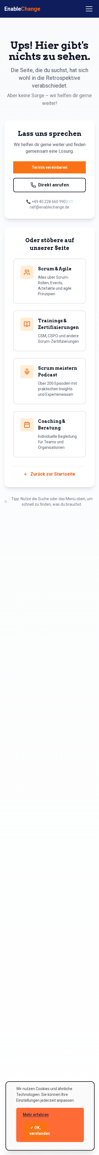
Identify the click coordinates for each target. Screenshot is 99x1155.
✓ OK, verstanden (38, 1130)
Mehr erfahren (36, 1114)
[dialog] (50, 1116)
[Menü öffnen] (89, 8)
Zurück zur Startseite (52, 474)
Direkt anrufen (53, 185)
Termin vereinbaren (49, 167)
